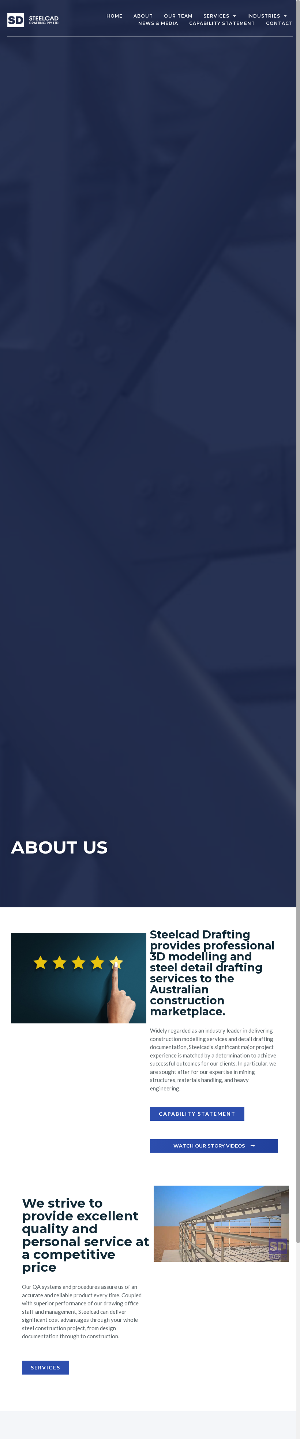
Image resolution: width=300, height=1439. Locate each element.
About (143, 16)
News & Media (158, 23)
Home (114, 16)
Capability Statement (222, 23)
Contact (279, 23)
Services (216, 16)
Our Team (178, 16)
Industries (263, 16)
